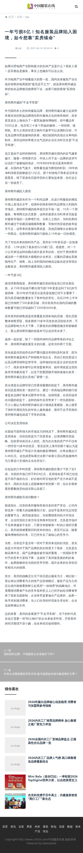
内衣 (37, 826)
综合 (45, 831)
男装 (29, 826)
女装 (21, 826)
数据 (70, 826)
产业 (37, 831)
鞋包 (53, 826)
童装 (45, 826)
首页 (11, 17)
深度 (19, 17)
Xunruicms (49, 843)
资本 (78, 826)
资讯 (13, 826)
